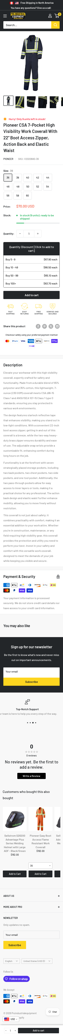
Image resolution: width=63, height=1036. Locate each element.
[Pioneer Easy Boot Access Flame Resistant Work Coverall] (40, 818)
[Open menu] (5, 16)
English (8, 961)
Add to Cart (15, 873)
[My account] (50, 16)
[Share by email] (57, 326)
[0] (57, 16)
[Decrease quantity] (20, 233)
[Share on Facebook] (38, 326)
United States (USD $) (34, 961)
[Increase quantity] (37, 233)
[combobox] (40, 865)
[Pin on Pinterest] (44, 326)
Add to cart (31, 295)
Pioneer (8, 158)
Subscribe (31, 681)
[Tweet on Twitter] (51, 326)
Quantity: (8, 233)
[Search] (55, 25)
